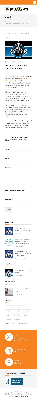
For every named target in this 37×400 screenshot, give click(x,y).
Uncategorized (23, 323)
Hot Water (26, 311)
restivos (9, 62)
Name (7, 140)
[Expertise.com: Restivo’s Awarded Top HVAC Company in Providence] (9, 242)
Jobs (7, 315)
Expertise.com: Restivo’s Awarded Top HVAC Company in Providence (22, 241)
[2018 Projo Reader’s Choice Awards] (18, 50)
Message (8, 167)
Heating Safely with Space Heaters (22, 290)
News (25, 315)
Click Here (17, 363)
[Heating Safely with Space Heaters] (9, 292)
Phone (7, 149)
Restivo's (21, 62)
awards (22, 307)
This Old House (11, 323)
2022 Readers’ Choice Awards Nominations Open (22, 229)
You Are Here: (9, 20)
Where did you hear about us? (15, 190)
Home (7, 21)
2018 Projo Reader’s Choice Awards (23, 271)
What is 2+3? (9, 199)
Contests (15, 62)
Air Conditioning (11, 307)
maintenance (16, 315)
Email (7, 158)
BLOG (8, 17)
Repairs (8, 319)
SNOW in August (10, 281)
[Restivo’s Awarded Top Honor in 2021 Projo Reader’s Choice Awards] (9, 254)
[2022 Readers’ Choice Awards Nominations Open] (9, 231)
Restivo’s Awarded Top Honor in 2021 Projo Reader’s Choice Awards (23, 253)
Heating (17, 311)
